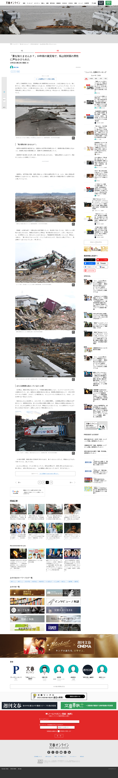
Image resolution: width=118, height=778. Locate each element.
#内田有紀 (34, 581)
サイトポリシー (73, 756)
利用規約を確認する (52, 731)
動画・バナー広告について (60, 756)
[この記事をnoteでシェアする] (4, 100)
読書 (75, 3)
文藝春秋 (58, 3)
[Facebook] (48, 752)
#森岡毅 (70, 581)
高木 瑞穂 (103, 107)
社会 (18, 71)
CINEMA (70, 3)
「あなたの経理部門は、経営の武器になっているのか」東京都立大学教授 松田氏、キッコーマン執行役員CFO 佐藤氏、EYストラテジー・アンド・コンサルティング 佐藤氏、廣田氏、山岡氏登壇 (72, 566)
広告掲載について (38, 756)
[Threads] (57, 752)
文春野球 (86, 3)
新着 (24, 3)
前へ (19, 482)
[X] (52, 752)
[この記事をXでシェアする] (4, 80)
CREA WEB (13, 768)
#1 (22, 51)
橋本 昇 (97, 107)
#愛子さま (20, 581)
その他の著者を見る (59, 686)
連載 (47, 3)
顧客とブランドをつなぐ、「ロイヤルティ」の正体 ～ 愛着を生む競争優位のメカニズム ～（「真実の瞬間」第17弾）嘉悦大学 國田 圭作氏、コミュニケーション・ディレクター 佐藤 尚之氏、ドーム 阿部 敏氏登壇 (54, 566)
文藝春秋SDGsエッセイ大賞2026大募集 (35, 562)
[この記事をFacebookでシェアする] (4, 85)
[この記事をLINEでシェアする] (4, 95)
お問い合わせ (48, 756)
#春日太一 (63, 581)
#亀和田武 (41, 581)
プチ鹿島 (98, 195)
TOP (11, 44)
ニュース (15, 44)
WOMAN (64, 3)
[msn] (65, 752)
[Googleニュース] (61, 752)
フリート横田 (98, 139)
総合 (99, 75)
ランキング (29, 3)
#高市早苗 (27, 581)
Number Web (5, 768)
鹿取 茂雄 (16, 67)
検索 (95, 3)
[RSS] (69, 752)
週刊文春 (52, 3)
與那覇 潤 (98, 154)
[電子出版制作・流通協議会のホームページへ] (40, 761)
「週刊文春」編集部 (100, 122)
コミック (80, 3)
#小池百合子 (49, 581)
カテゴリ (36, 3)
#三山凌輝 (56, 581)
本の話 (19, 768)
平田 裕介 (98, 180)
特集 (42, 3)
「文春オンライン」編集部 (99, 210)
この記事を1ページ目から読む (46, 79)
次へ (71, 482)
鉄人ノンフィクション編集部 (101, 167)
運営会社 (82, 756)
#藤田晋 (76, 581)
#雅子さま (13, 581)
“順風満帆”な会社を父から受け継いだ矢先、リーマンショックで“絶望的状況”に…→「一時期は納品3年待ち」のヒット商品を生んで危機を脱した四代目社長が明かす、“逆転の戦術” (18, 565)
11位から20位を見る (96, 242)
